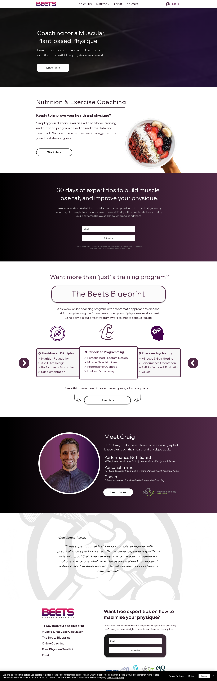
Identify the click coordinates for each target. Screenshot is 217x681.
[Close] (213, 676)
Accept (204, 676)
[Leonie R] (115, 592)
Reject (191, 676)
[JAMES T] (104, 592)
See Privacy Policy (115, 677)
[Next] (205, 556)
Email (45, 655)
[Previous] (12, 556)
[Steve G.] (101, 592)
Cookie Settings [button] (176, 676)
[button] (132, 4)
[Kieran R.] (112, 592)
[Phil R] (108, 592)
